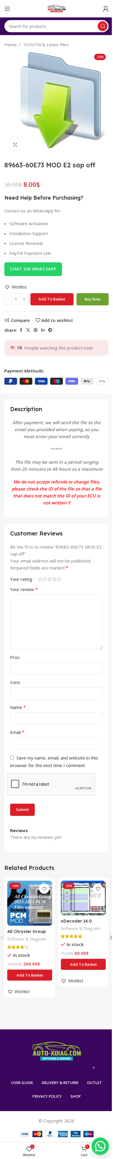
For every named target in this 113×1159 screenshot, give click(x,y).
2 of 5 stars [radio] (45, 579)
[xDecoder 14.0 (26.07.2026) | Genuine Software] (83, 898)
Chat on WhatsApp (33, 269)
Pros (15, 657)
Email (17, 732)
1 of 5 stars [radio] (40, 579)
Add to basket (52, 299)
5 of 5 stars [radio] (59, 579)
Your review (24, 589)
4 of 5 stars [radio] (54, 579)
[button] (15, 286)
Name (18, 707)
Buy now (93, 299)
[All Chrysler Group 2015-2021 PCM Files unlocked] (29, 903)
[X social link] (28, 330)
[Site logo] (56, 8)
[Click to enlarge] (15, 144)
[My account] (106, 9)
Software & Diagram (26, 939)
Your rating (21, 579)
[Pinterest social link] (35, 330)
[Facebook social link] (20, 330)
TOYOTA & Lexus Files (46, 44)
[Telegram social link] (50, 330)
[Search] (102, 26)
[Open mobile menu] (7, 9)
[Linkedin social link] (42, 330)
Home (10, 44)
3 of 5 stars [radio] (49, 579)
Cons (15, 682)
